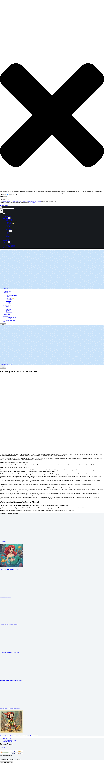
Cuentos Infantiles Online (6, 288)
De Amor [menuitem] (8, 226)
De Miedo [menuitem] (8, 229)
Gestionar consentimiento (6, 762)
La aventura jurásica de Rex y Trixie (9, 652)
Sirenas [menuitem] (8, 236)
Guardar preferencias (24, 202)
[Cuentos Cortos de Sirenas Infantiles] (11, 566)
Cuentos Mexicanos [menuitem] (11, 243)
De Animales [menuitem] (6, 230)
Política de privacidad (19, 204)
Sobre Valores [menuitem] (6, 240)
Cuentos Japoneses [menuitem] (10, 246)
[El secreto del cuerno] (11, 594)
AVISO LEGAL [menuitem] (7, 738)
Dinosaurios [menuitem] (9, 237)
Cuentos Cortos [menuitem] (7, 216)
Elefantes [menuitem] (8, 233)
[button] (52, 115)
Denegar (7, 202)
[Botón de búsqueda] (1, 211)
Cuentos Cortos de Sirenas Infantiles (9, 569)
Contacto (2, 747)
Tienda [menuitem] (4, 247)
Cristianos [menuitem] (8, 222)
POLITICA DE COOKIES (6, 204)
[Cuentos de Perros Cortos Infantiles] (11, 621)
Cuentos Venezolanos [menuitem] (11, 245)
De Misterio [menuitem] (9, 227)
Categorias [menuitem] (5, 218)
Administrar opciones (5, 201)
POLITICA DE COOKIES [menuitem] (9, 740)
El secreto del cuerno (5, 597)
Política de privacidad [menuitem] (8, 741)
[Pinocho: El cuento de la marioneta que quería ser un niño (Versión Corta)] (11, 732)
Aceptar (2, 202)
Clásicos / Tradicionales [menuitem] (11, 220)
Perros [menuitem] (7, 232)
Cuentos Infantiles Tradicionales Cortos (10, 708)
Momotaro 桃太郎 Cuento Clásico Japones (11, 680)
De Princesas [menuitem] (9, 225)
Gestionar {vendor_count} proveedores (31, 201)
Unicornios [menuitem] (8, 235)
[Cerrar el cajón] (4, 213)
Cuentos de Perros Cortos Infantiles (9, 624)
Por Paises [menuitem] (5, 242)
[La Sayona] (11, 538)
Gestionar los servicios (16, 201)
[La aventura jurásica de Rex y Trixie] (11, 649)
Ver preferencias (14, 202)
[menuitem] (9, 218)
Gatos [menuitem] (7, 239)
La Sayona (3, 541)
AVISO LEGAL (28, 204)
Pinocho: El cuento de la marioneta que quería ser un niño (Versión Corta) (19, 735)
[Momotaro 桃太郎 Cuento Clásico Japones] (11, 677)
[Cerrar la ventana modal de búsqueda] (1, 207)
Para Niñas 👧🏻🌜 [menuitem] (10, 223)
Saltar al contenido (4, 205)
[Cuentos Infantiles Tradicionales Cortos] (11, 705)
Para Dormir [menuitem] (9, 219)
